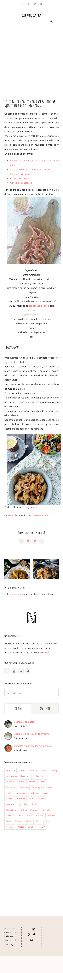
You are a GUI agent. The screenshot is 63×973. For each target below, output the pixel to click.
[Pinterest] (21, 671)
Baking (53, 770)
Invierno (10, 804)
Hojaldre (21, 799)
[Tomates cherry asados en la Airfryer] (8, 747)
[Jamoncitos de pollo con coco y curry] (17, 569)
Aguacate (10, 770)
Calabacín (38, 776)
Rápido (28, 821)
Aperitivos (33, 770)
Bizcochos (25, 776)
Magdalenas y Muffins (16, 810)
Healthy (9, 799)
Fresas (49, 787)
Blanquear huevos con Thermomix (32, 734)
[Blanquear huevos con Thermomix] (8, 734)
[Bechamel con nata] (8, 722)
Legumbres (23, 804)
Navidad (10, 816)
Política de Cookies (8, 938)
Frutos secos (20, 793)
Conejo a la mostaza (20, 174)
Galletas (34, 793)
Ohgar (20, 816)
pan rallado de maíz (39, 306)
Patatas (39, 816)
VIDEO (42, 827)
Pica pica (51, 816)
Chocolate (11, 782)
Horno (32, 799)
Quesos (18, 821)
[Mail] (31, 939)
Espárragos (37, 787)
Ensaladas (10, 787)
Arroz (44, 770)
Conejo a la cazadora (21, 183)
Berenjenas (11, 776)
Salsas (38, 821)
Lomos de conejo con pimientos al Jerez (31, 170)
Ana (35, 507)
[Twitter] (27, 671)
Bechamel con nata (24, 722)
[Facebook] (7, 671)
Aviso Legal (9, 944)
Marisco (34, 810)
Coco (21, 782)
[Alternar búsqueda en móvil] (51, 20)
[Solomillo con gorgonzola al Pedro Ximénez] (46, 569)
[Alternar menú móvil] (57, 20)
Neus (10, 515)
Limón (35, 804)
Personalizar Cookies (9, 930)
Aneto (21, 770)
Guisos (45, 793)
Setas (47, 821)
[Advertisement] (31, 59)
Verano (31, 827)
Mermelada (46, 810)
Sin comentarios (40, 515)
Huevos (42, 799)
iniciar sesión (17, 594)
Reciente (45, 708)
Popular (18, 708)
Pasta (29, 816)
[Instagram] (14, 671)
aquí (46, 653)
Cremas (31, 782)
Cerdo (49, 776)
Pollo (8, 821)
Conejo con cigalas (20, 179)
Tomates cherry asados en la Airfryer (33, 746)
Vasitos (20, 827)
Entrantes (23, 787)
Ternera (9, 827)
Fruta (8, 793)
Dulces (42, 782)
